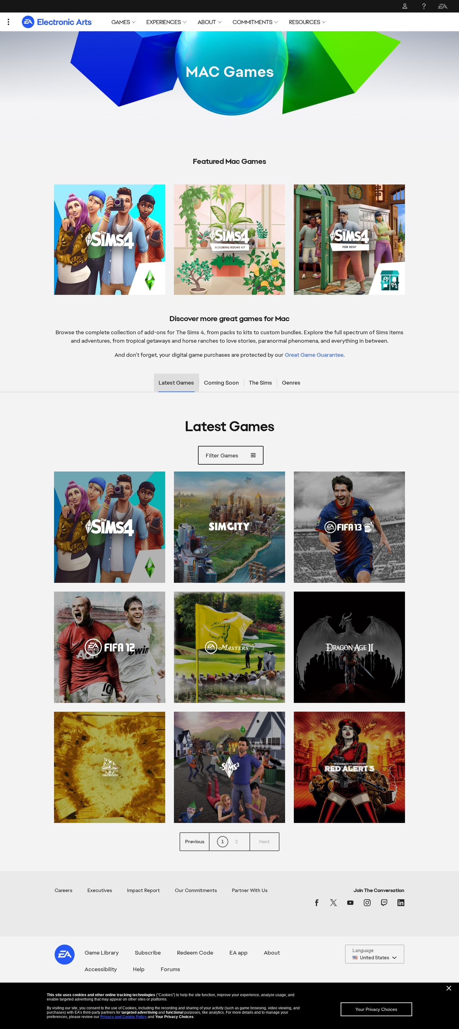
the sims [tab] (260, 382)
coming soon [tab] (221, 382)
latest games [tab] (176, 382)
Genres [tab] (291, 382)
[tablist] (229, 383)
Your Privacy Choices (376, 1009)
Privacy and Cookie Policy (123, 1017)
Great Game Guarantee (314, 354)
